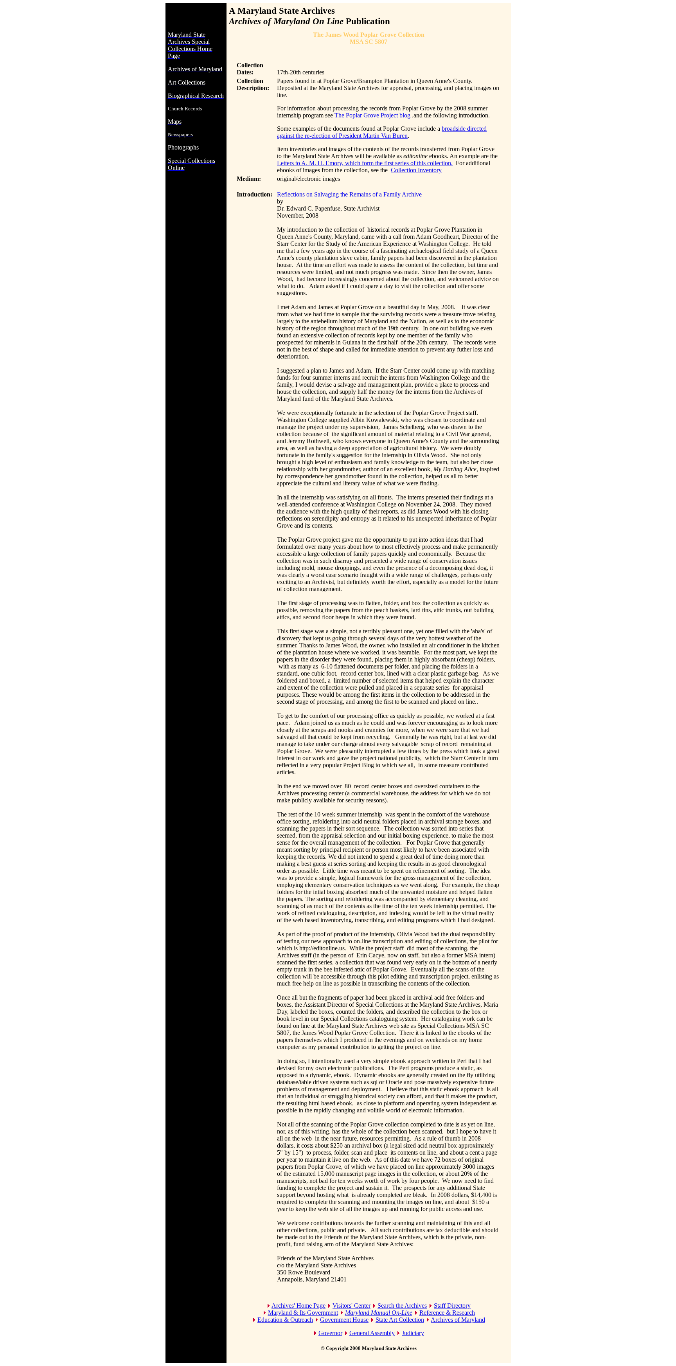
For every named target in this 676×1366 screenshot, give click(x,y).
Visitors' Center (351, 1305)
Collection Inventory (416, 170)
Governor (330, 1333)
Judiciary (413, 1333)
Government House (344, 1319)
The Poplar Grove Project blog (373, 115)
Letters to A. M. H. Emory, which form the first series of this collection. (365, 163)
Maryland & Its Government (303, 1312)
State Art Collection (400, 1319)
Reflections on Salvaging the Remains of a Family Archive (349, 194)
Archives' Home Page (298, 1305)
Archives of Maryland (458, 1319)
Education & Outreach (285, 1319)
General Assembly (372, 1333)
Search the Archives (402, 1305)
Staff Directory (452, 1305)
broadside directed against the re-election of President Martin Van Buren (382, 132)
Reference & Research (447, 1312)
